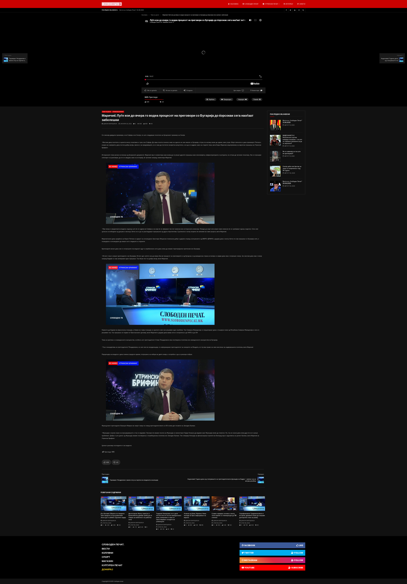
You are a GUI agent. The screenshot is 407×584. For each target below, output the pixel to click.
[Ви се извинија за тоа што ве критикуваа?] (275, 156)
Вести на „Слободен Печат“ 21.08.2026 (292, 121)
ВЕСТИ (106, 548)
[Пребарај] (303, 10)
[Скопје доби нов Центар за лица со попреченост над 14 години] (275, 171)
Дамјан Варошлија (110, 124)
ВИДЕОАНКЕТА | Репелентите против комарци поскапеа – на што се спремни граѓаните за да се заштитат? (292, 139)
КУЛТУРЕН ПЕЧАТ (112, 565)
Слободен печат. (113, 544)
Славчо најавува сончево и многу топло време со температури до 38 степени (224, 515)
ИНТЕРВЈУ (289, 4)
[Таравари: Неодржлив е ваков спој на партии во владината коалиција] (105, 480)
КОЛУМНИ (107, 552)
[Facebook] (286, 10)
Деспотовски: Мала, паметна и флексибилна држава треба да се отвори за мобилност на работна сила (140, 516)
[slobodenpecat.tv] (112, 4)
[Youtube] (295, 10)
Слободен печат (252, 4)
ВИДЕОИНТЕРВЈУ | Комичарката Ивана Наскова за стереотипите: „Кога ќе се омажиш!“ (140, 10)
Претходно (105, 474)
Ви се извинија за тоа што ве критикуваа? (292, 152)
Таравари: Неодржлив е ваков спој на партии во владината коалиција (134, 480)
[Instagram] (299, 10)
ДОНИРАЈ (107, 569)
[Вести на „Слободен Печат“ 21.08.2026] (275, 125)
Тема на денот (155, 15)
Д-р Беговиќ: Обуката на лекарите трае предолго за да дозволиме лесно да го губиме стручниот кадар (113, 515)
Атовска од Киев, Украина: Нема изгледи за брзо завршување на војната (195, 515)
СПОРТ (106, 557)
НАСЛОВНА (234, 4)
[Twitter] (290, 10)
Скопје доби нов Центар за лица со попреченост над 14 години (292, 168)
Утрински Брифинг (118, 111)
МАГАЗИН (107, 561)
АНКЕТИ (302, 4)
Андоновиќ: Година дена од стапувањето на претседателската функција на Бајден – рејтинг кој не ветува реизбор (221, 480)
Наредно (261, 474)
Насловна (144, 15)
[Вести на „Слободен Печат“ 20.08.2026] (275, 186)
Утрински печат (271, 4)
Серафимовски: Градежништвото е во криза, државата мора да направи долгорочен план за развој (252, 515)
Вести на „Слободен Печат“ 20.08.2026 (292, 182)
